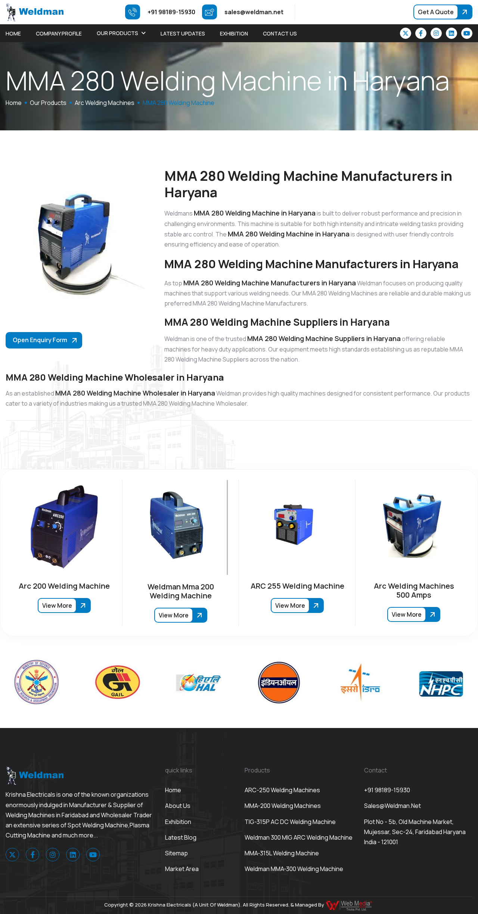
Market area (182, 869)
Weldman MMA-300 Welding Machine (294, 869)
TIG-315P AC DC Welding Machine (290, 822)
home (14, 103)
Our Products (117, 33)
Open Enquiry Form (40, 340)
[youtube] (466, 33)
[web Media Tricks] (349, 904)
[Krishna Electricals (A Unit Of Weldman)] (34, 11)
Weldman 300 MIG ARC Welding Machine (299, 837)
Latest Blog (180, 837)
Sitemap (176, 853)
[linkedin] (451, 33)
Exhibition (234, 33)
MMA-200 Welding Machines (283, 806)
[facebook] (420, 33)
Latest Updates (183, 33)
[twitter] (405, 33)
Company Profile (59, 33)
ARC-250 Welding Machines (282, 790)
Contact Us (280, 33)
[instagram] (436, 33)
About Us (177, 806)
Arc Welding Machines (104, 103)
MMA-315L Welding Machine (282, 853)
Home (13, 33)
